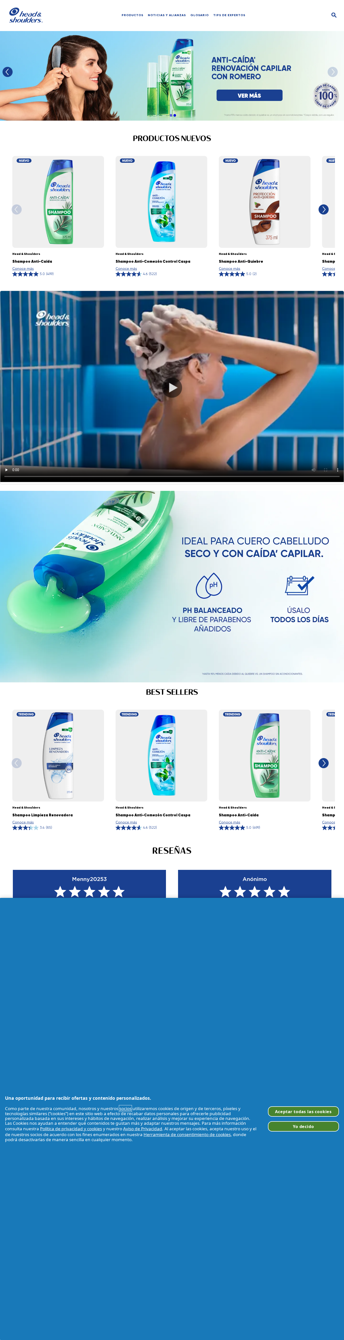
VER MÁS (249, 95)
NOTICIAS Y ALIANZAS (167, 15)
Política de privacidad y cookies (71, 1129)
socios (125, 1108)
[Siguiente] (333, 72)
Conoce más (23, 268)
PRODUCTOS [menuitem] (132, 15)
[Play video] (172, 388)
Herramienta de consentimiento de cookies (187, 1134)
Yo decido (303, 1126)
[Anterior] (8, 72)
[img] (334, 15)
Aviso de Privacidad (142, 1129)
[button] (172, 586)
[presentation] (172, 387)
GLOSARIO (199, 15)
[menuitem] (167, 15)
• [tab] (170, 115)
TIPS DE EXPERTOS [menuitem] (229, 15)
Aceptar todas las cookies (303, 1111)
